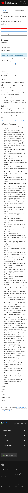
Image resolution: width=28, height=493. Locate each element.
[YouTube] (18, 424)
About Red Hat (4, 469)
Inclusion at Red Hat (5, 474)
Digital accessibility (19, 486)
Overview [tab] (3, 29)
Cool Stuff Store (18, 474)
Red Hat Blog (18, 473)
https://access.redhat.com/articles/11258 (12, 121)
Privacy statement (5, 485)
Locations (17, 471)
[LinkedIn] (15, 424)
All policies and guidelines (7, 486)
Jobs (16, 469)
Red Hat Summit (5, 476)
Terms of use (17, 485)
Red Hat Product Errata (7, 10)
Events (2, 471)
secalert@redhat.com (21, 407)
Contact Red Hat (5, 473)
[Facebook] (22, 424)
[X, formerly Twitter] (26, 424)
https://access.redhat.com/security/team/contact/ (13, 411)
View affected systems (8, 64)
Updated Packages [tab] (5, 34)
